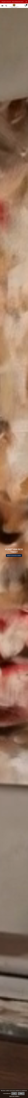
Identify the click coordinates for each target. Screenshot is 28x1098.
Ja (14, 1093)
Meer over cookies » (14, 1096)
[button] (2, 5)
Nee (21, 1093)
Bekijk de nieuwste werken (14, 555)
